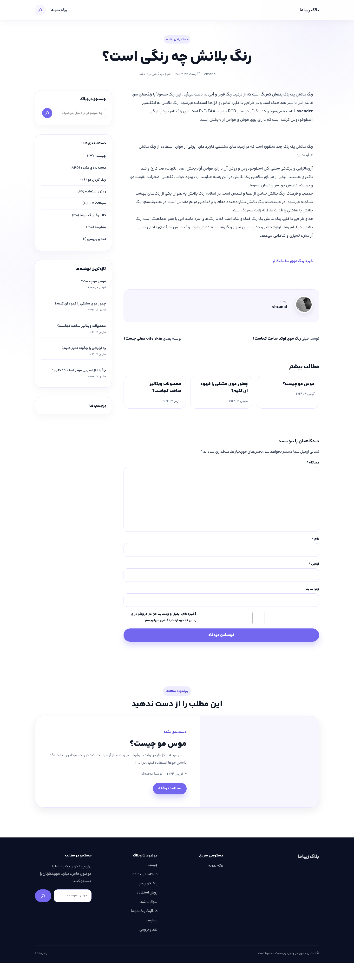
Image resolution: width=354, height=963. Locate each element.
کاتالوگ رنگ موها (93, 215)
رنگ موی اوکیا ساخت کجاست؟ (277, 338)
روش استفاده (95, 191)
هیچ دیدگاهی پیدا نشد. (154, 74)
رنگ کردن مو (96, 180)
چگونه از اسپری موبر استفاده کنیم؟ (79, 370)
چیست (101, 156)
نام (315, 539)
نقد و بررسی (96, 239)
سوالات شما (97, 203)
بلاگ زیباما (309, 10)
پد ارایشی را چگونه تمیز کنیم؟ (83, 348)
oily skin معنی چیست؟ (143, 338)
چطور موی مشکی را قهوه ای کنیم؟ (224, 387)
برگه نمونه (59, 10)
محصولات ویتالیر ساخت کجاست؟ (165, 387)
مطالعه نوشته (169, 788)
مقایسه (100, 227)
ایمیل (314, 564)
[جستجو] (40, 10)
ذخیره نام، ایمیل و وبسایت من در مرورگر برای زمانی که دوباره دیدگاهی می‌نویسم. (164, 617)
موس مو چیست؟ (299, 383)
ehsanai (210, 74)
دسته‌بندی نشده (177, 39)
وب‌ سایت (312, 589)
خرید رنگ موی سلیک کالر (292, 261)
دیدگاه (313, 462)
